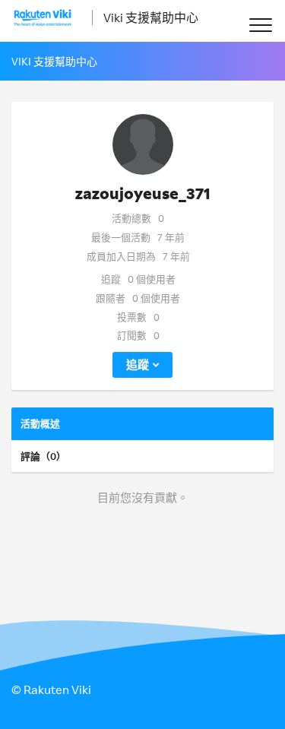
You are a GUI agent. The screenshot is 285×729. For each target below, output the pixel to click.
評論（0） (43, 456)
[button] (260, 25)
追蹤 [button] (137, 364)
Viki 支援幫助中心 (150, 17)
